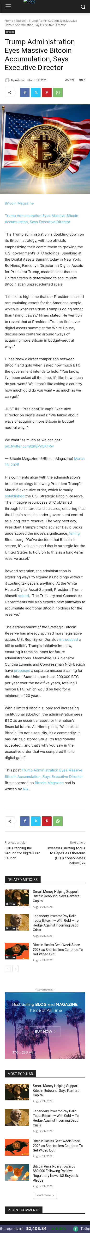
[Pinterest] (47, 92)
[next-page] (15, 969)
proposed (22, 670)
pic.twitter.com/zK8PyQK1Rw (29, 446)
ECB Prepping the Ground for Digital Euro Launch (23, 853)
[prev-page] (8, 969)
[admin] (8, 80)
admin (19, 80)
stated (23, 595)
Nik (25, 789)
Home (9, 21)
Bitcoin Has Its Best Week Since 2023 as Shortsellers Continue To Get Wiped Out (58, 949)
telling (74, 533)
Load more (43, 1195)
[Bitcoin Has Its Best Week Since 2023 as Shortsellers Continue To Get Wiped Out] (17, 951)
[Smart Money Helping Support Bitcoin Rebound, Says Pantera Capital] (17, 897)
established (14, 496)
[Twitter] (36, 92)
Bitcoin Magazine (19, 203)
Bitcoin (21, 21)
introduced (68, 639)
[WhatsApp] (58, 92)
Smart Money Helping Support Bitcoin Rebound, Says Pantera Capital (56, 896)
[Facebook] (25, 92)
